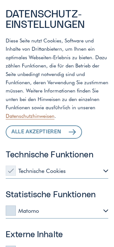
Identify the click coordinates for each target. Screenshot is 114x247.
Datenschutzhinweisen (30, 115)
